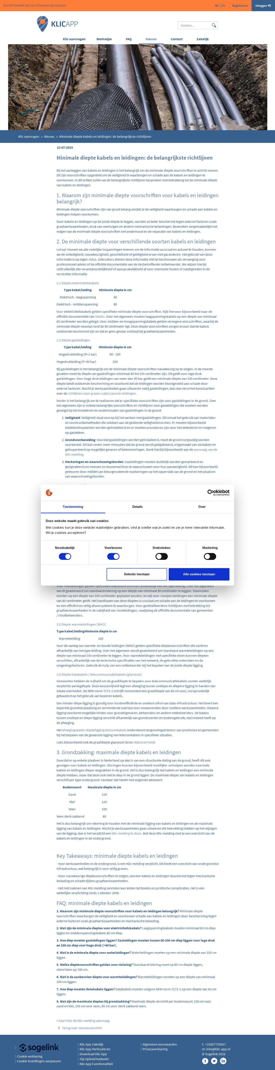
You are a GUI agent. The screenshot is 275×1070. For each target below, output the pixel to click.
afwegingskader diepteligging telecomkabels (94, 730)
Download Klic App (93, 1054)
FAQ (129, 39)
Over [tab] (202, 507)
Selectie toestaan (137, 574)
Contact (177, 39)
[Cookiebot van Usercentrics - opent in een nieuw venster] (210, 492)
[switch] (113, 556)
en (223, 6)
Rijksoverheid (144, 742)
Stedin (100, 316)
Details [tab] (137, 507)
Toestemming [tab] (73, 507)
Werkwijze (104, 39)
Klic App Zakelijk (91, 1044)
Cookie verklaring (29, 1056)
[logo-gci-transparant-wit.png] (37, 1047)
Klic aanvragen (74, 39)
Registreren (240, 6)
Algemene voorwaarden (160, 1044)
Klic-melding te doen (126, 833)
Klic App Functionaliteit (96, 1064)
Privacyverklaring (155, 1049)
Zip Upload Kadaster (94, 1059)
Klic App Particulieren (95, 1049)
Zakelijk (203, 39)
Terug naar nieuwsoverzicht (81, 1028)
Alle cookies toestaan (199, 574)
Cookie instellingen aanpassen (39, 1061)
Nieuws (151, 39)
